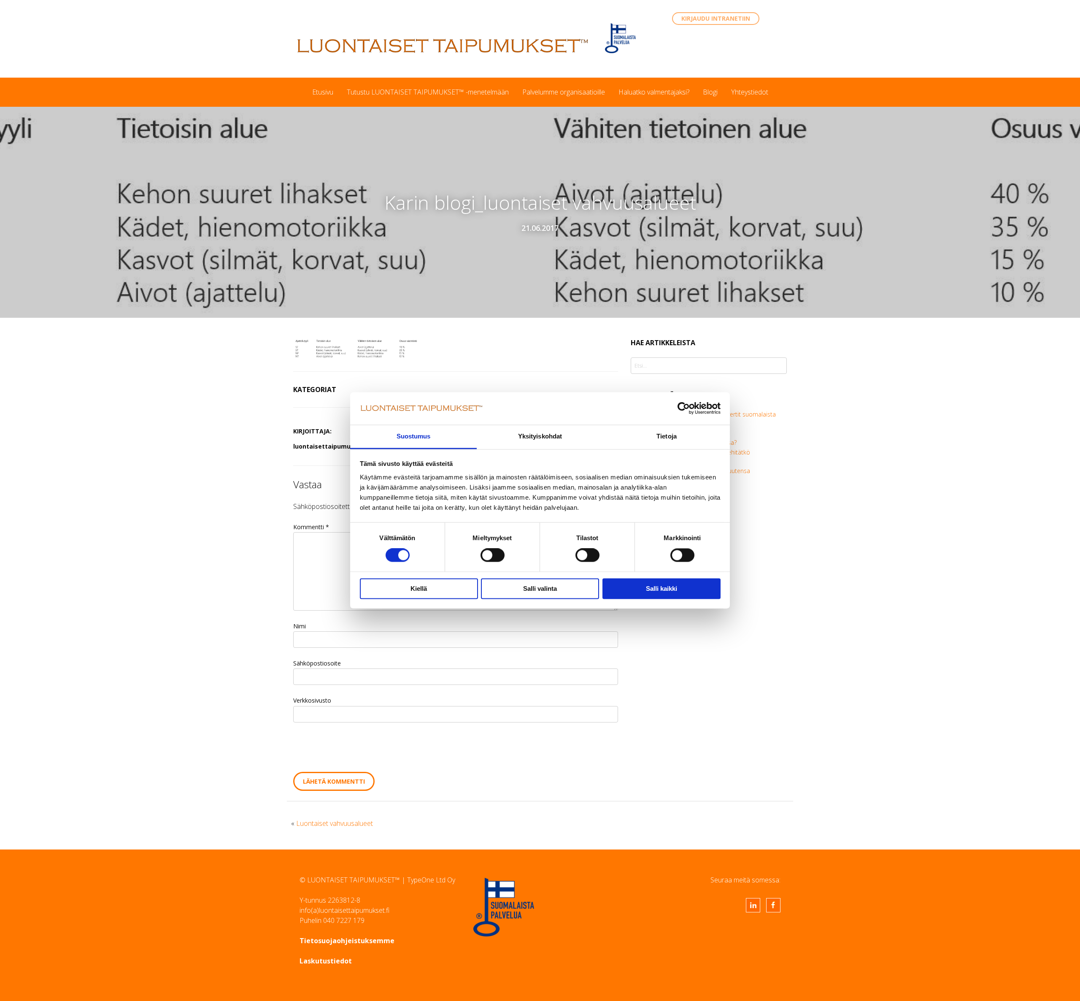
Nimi (299, 626)
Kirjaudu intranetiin (715, 18)
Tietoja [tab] (666, 436)
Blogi (710, 92)
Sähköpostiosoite (317, 663)
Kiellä (418, 588)
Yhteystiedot (749, 92)
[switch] (493, 555)
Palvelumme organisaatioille (563, 92)
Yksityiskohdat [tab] (540, 436)
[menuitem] (322, 92)
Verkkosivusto (312, 700)
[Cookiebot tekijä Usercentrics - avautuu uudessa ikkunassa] (684, 408)
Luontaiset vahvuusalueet (334, 823)
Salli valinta (540, 588)
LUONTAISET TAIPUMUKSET (443, 45)
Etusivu (322, 92)
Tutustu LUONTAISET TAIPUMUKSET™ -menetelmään (428, 92)
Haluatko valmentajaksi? (653, 92)
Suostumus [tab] (414, 436)
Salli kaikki (661, 588)
